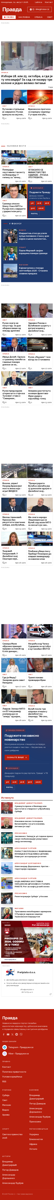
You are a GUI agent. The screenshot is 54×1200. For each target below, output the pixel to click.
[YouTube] (8, 1034)
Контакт (49, 2)
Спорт (5, 1129)
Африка (33, 1144)
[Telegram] (16, 1034)
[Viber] (21, 1034)
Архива (6, 1115)
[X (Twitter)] (12, 1034)
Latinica (38, 2)
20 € (47, 203)
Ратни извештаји (38, 1129)
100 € (40, 208)
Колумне (34, 1090)
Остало (33, 1149)
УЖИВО (10, 17)
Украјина (34, 1134)
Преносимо (35, 1122)
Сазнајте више (15, 757)
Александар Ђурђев (39, 1117)
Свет (4, 1100)
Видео (5, 1110)
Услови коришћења (12, 1077)
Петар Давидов (37, 1103)
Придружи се (42, 9)
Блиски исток (36, 1139)
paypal (34, 214)
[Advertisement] (27, 32)
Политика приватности (14, 1072)
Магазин (6, 1105)
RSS (4, 1081)
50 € (33, 208)
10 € (39, 203)
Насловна (24, 17)
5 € (32, 203)
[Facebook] (3, 1034)
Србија (38, 17)
